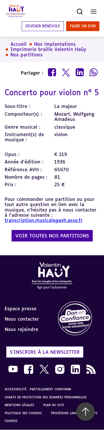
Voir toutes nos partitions (52, 236)
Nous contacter (22, 319)
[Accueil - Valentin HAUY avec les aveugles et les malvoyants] (52, 276)
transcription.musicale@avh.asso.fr (44, 220)
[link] (78, 318)
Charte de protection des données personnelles (46, 397)
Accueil (18, 44)
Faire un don (83, 26)
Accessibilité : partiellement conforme (38, 389)
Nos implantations (55, 44)
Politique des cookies (23, 413)
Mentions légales (19, 405)
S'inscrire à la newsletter (45, 352)
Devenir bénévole (42, 26)
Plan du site (53, 405)
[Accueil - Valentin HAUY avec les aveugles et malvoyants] (16, 11)
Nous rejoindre (21, 329)
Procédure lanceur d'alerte (74, 413)
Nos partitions (26, 54)
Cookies (11, 421)
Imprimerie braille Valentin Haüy (48, 49)
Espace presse (20, 308)
